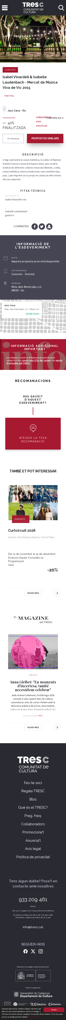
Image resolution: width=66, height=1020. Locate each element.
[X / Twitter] (33, 951)
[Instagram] (41, 951)
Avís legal (33, 849)
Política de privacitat (33, 857)
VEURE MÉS (33, 593)
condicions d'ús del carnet (36, 360)
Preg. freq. (33, 816)
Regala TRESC (33, 791)
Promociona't (33, 832)
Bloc (33, 799)
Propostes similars (45, 138)
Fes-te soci (33, 783)
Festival (9, 96)
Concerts (10, 70)
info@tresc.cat (33, 927)
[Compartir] (49, 226)
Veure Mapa (32, 314)
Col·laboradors (33, 824)
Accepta (54, 1009)
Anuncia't (33, 840)
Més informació (34, 1017)
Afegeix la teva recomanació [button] (33, 439)
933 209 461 (33, 899)
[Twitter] (42, 226)
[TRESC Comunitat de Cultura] (33, 7)
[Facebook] (35, 226)
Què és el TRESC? (33, 807)
